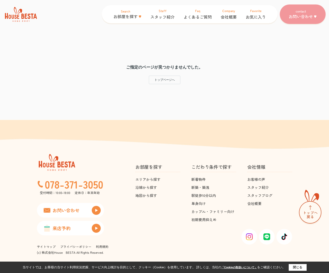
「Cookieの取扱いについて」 (239, 267)
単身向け (198, 203)
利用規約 (102, 246)
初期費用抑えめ (203, 219)
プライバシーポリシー (76, 246)
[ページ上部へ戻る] (310, 207)
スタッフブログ (259, 195)
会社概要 (254, 203)
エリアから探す (147, 179)
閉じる (297, 267)
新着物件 (198, 179)
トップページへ (164, 79)
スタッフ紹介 (258, 187)
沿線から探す (146, 187)
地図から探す (146, 195)
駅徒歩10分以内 (203, 195)
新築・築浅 (200, 187)
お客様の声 (256, 179)
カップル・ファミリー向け (212, 211)
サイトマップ (46, 246)
